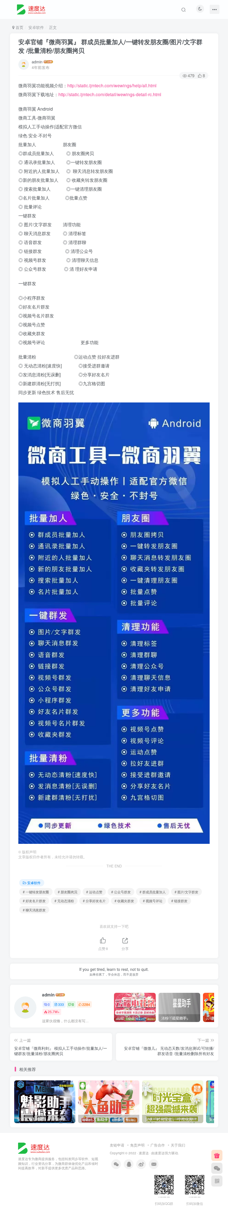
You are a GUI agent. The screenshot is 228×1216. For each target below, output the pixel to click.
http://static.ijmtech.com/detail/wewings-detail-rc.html (109, 94)
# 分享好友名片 (94, 900)
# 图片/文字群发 (186, 891)
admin (37, 61)
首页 (18, 27)
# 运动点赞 (94, 891)
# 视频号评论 (152, 900)
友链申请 (117, 1145)
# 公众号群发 (121, 891)
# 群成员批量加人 (153, 891)
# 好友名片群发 (34, 900)
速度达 (144, 1153)
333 (61, 1004)
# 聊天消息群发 (34, 909)
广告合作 (157, 1145)
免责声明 (137, 1145)
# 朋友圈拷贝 (67, 891)
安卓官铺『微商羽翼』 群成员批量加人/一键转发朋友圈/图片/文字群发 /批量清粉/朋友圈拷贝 (110, 46)
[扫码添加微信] (216, 1168)
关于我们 (178, 1145)
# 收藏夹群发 (124, 900)
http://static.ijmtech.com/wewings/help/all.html (112, 85)
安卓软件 (36, 27)
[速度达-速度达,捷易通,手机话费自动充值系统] (33, 8)
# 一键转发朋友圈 (36, 891)
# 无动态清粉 (64, 900)
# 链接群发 (179, 900)
